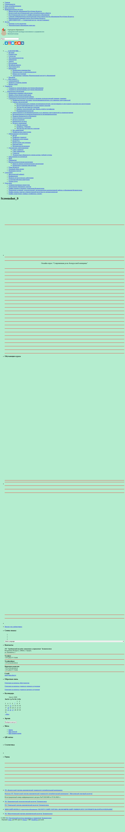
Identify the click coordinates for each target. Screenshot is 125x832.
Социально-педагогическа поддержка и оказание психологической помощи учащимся (37, 98)
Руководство (13, 54)
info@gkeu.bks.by (10, 675)
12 (10, 705)
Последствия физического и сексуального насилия (33, 105)
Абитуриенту (12, 79)
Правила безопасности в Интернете (24, 116)
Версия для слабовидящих (13, 627)
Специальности (10, 4)
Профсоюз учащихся (19, 137)
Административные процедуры (19, 185)
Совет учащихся (17, 149)
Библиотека (12, 68)
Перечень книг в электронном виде (24, 72)
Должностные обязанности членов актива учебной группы (32, 155)
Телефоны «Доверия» (23, 126)
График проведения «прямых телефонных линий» (25, 194)
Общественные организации (18, 134)
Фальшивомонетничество (25, 111)
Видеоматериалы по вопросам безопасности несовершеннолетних (34, 114)
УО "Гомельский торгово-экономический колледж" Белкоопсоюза (27, 805)
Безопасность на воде (19, 121)
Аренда (11, 61)
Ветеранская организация (21, 146)
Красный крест (17, 144)
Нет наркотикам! (18, 130)
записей (13, 731)
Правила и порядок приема (18, 82)
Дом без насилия (22, 125)
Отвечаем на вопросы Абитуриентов (17, 683)
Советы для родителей (20, 102)
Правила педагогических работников (21, 178)
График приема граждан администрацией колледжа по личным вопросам (33, 192)
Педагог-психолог (18, 119)
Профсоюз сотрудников (20, 139)
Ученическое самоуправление (18, 148)
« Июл (7, 714)
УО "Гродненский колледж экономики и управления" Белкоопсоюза (28, 818)
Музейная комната (15, 65)
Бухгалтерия (13, 63)
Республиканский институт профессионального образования (29, 15)
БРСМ (14, 135)
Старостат (15, 153)
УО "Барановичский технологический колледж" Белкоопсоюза (26, 801)
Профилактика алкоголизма (21, 132)
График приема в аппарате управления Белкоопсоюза (26, 188)
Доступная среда (14, 67)
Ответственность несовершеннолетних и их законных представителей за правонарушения (42, 112)
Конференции (13, 176)
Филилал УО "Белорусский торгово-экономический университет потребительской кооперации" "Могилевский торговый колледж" (49, 793)
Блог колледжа (9, 8)
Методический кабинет (16, 174)
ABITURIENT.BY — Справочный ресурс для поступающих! (29, 20)
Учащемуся (8, 86)
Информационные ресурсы (14, 9)
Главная (7, 2)
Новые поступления (19, 74)
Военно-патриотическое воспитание (21, 162)
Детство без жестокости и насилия (27, 107)
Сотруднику (9, 172)
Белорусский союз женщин (21, 142)
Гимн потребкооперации (13, 6)
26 (10, 710)
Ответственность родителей (21, 118)
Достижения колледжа (16, 58)
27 (13, 710)
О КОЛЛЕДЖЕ (13, 51)
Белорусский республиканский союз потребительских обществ (30, 13)
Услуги (7, 22)
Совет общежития (18, 151)
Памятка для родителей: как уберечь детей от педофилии (35, 109)
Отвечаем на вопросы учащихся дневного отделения (22, 686)
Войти (11, 730)
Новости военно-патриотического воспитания (27, 164)
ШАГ (10, 158)
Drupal (24, 820)
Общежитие (13, 59)
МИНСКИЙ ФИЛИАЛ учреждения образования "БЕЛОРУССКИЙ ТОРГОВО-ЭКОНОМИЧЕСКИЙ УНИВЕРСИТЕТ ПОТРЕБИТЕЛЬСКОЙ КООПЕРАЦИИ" (59, 809)
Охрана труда (13, 181)
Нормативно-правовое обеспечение (20, 93)
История (11, 52)
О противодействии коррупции (19, 179)
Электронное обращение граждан (20, 186)
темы (10, 820)
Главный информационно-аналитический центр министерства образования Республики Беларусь (41, 16)
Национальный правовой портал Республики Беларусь (27, 18)
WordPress (34, 820)
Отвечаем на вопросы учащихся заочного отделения (22, 689)
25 (8, 710)
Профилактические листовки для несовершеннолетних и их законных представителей (41, 100)
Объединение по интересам (18, 156)
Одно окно (8, 183)
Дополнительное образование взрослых (22, 25)
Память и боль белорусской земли (20, 95)
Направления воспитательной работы (21, 96)
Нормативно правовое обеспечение (24, 165)
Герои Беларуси (14, 167)
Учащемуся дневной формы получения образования (26, 88)
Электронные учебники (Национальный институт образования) (33, 75)
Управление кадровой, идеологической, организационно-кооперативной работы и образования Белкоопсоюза (45, 190)
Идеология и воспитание (14, 91)
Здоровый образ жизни (16, 169)
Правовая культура (15, 171)
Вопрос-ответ (13, 84)
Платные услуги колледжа (17, 23)
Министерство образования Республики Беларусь (25, 11)
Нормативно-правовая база (21, 70)
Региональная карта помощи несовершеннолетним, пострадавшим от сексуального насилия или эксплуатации (53, 104)
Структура (12, 56)
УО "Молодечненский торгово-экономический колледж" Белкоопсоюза (28, 813)
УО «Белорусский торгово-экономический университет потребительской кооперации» (34, 790)
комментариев (15, 733)
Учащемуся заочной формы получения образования (26, 89)
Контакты (12, 77)
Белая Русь (16, 141)
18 (8, 708)
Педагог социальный (19, 123)
